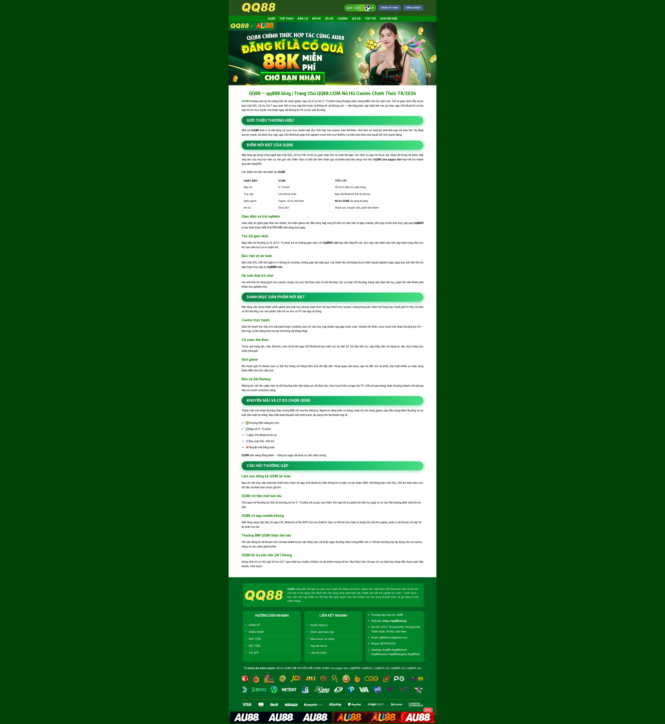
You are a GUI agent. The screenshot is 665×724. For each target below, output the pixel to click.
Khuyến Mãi (388, 18)
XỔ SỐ (329, 18)
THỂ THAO (286, 18)
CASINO (343, 18)
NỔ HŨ (316, 18)
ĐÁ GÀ (356, 18)
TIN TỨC (370, 18)
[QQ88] (259, 8)
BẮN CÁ (303, 18)
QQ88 (271, 18)
